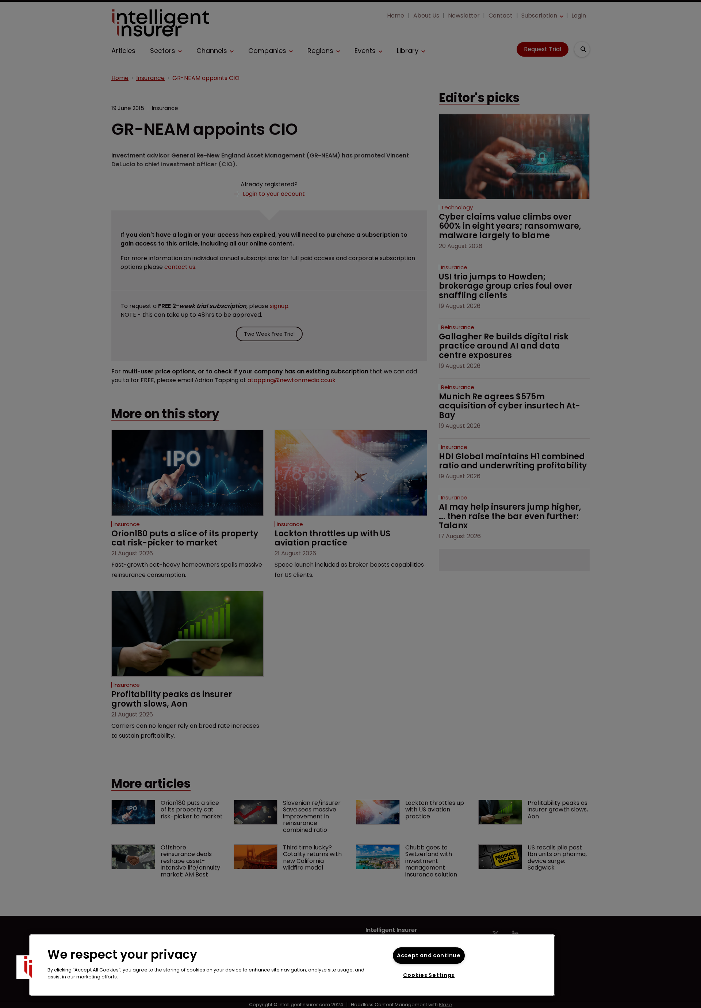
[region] (292, 965)
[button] (28, 967)
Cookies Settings (429, 975)
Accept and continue (429, 955)
